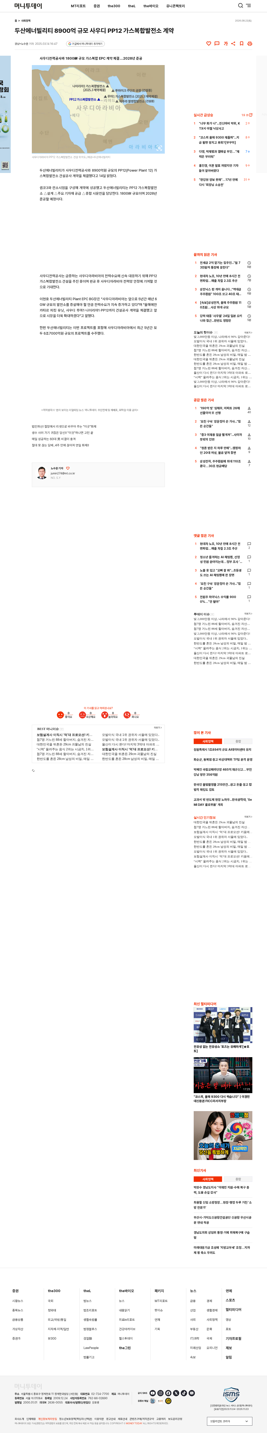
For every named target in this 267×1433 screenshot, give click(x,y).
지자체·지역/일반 (58, 1329)
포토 (228, 1329)
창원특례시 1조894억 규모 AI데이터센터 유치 (222, 749)
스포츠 (230, 1300)
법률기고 (88, 1357)
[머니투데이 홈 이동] (28, 1386)
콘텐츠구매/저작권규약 (142, 1418)
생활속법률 (90, 1320)
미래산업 (195, 1348)
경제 (209, 1301)
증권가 (16, 1338)
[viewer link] (159, 148)
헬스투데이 (126, 1338)
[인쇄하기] (249, 43)
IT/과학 (194, 1338)
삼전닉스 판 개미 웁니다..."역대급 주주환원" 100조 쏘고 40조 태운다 (221, 294)
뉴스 (122, 1301)
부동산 (194, 1329)
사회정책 (25, 20)
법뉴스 (87, 1301)
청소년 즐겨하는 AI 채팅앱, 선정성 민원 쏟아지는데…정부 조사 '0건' (221, 561)
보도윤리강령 (175, 1418)
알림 (229, 1357)
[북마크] (241, 43)
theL (132, 6)
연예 (229, 1291)
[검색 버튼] (241, 5)
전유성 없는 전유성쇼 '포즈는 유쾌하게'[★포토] (221, 1049)
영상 (228, 1320)
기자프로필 (233, 1338)
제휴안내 (122, 1418)
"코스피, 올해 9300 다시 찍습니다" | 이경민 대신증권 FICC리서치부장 (222, 1099)
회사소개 (19, 1418)
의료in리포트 (127, 1320)
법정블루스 (90, 1329)
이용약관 (99, 1418)
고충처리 (161, 1418)
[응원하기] (67, 468)
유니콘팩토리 (175, 6)
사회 (193, 1320)
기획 (157, 1329)
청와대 (52, 1310)
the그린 (125, 1348)
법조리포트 (90, 1310)
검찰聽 (87, 1338)
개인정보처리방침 (47, 1418)
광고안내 (111, 1418)
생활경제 (212, 1310)
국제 (209, 1338)
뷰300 (52, 1338)
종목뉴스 (17, 1310)
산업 (193, 1310)
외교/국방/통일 (57, 1320)
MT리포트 (78, 6)
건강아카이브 (127, 1329)
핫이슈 (159, 1310)
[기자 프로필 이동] (41, 472)
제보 (229, 1348)
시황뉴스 (17, 1301)
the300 (114, 6)
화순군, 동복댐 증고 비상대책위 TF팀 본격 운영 (223, 759)
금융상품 (17, 1320)
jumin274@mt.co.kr (63, 473)
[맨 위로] (258, 1416)
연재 (157, 1320)
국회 (50, 1301)
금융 (193, 1301)
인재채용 (31, 1418)
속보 (193, 1357)
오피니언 (212, 1348)
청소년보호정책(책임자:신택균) (75, 1418)
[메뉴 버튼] (248, 5)
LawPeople (91, 1348)
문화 (209, 1329)
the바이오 (151, 6)
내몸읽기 (124, 1310)
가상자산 (17, 1329)
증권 (97, 6)
